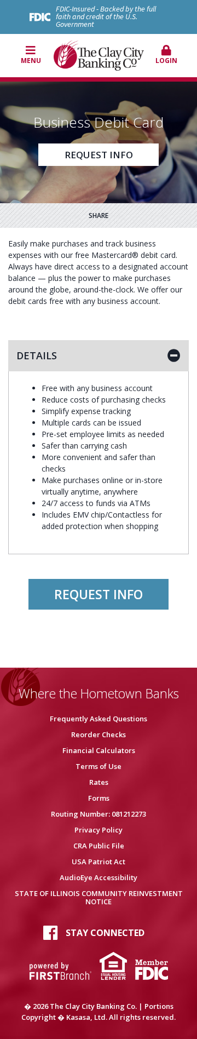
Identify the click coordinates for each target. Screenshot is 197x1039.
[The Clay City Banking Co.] (99, 54)
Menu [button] (31, 60)
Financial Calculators (98, 750)
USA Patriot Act (98, 861)
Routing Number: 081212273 (98, 814)
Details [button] (36, 355)
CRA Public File (98, 846)
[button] (166, 55)
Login (166, 60)
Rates (98, 782)
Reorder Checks (98, 734)
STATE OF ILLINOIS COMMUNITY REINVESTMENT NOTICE (99, 897)
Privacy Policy (98, 830)
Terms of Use (98, 766)
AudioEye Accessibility (98, 877)
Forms (98, 798)
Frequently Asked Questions (98, 719)
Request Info (99, 154)
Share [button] (98, 216)
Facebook (50, 933)
